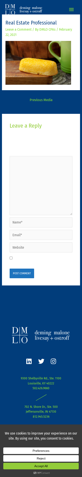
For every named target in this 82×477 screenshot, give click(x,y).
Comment (18, 152)
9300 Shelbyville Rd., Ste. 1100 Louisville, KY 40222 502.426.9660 (41, 383)
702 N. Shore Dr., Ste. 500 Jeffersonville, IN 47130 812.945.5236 (41, 412)
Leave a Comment (18, 29)
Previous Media (41, 100)
